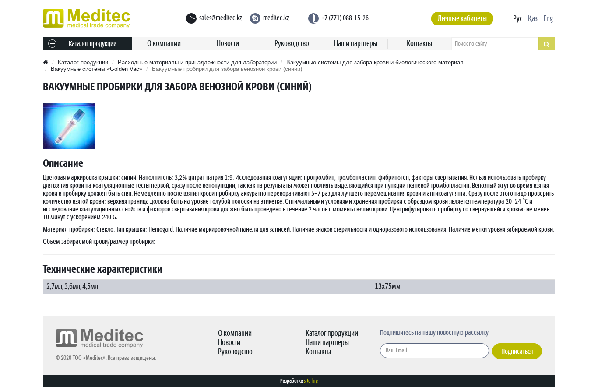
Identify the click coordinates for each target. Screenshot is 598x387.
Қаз (533, 18)
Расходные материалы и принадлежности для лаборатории (197, 62)
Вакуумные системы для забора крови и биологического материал (375, 62)
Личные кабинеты (462, 18)
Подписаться (517, 351)
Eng (548, 18)
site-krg (311, 381)
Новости (228, 43)
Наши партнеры (355, 43)
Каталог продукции (92, 44)
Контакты (419, 43)
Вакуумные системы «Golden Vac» (96, 69)
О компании (164, 43)
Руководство (291, 43)
